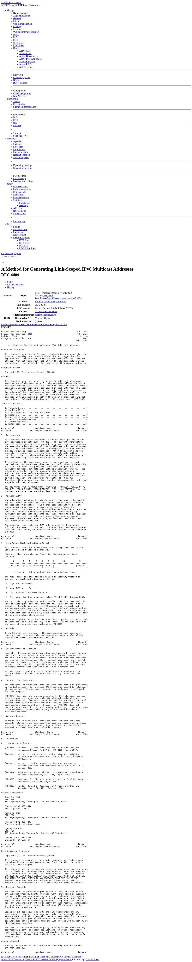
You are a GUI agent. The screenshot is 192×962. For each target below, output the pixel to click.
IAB (15, 37)
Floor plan (18, 146)
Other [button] (10, 184)
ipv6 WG (76, 298)
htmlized (47, 311)
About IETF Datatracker (12, 959)
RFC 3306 (48, 295)
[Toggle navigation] (2, 262)
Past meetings (19, 178)
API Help (17, 208)
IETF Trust (39, 956)
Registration (19, 149)
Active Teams (25, 67)
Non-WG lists (19, 96)
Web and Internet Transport (26, 32)
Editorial (17, 125)
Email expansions (15, 284)
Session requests (21, 157)
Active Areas (25, 53)
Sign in (16, 226)
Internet (16, 21)
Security (17, 29)
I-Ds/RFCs (24, 202)
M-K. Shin (50, 301)
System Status (65, 959)
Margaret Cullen (42, 318)
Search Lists (61, 324)
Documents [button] (12, 98)
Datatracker (34, 5)
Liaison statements (22, 189)
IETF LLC (18, 42)
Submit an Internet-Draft (24, 107)
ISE (15, 122)
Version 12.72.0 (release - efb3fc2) (41, 959)
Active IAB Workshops (30, 59)
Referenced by (48, 324)
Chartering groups (21, 77)
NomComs (18, 194)
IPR (28, 324)
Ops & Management (22, 23)
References (35, 324)
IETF (3, 956)
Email (96, 959)
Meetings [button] (11, 138)
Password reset (20, 229)
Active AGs (24, 50)
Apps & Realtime (21, 15)
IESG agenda (19, 192)
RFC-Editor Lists (27, 248)
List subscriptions (21, 237)
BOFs (16, 80)
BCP (21, 136)
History (10, 287)
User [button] (9, 224)
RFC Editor (18, 45)
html (40, 311)
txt (36, 311)
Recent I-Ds (19, 104)
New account (19, 235)
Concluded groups (22, 93)
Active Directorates (28, 56)
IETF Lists (24, 240)
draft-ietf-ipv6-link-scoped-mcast (55, 298)
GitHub (89, 959)
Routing (17, 26)
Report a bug (19, 221)
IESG (16, 34)
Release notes (19, 211)
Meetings (23, 205)
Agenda (17, 141)
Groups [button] (10, 10)
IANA (60, 956)
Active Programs (27, 61)
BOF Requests (20, 83)
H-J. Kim (61, 301)
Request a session (21, 155)
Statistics (17, 200)
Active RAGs (25, 64)
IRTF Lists (24, 243)
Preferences (18, 232)
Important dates (20, 152)
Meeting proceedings (23, 181)
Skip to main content (11, 2)
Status (10, 282)
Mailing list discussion (45, 314)
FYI (25, 136)
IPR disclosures (20, 186)
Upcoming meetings (22, 168)
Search (16, 101)
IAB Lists (23, 245)
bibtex (54, 311)
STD (15, 136)
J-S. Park (39, 301)
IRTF (15, 40)
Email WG (20, 324)
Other (16, 48)
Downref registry (21, 197)
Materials (17, 144)
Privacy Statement (72, 956)
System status (19, 213)
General (17, 18)
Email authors (8, 324)
